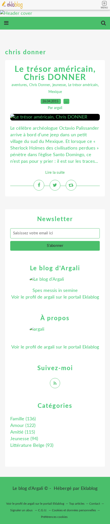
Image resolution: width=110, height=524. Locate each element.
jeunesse (59, 85)
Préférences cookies (54, 516)
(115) (22, 432)
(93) (31, 445)
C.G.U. (42, 510)
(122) (23, 425)
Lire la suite (55, 172)
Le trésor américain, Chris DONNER (55, 73)
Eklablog (89, 488)
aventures (19, 85)
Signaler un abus (21, 510)
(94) (24, 439)
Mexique (55, 92)
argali (49, 297)
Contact (94, 503)
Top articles (76, 503)
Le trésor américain (83, 85)
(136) (23, 419)
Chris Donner (39, 85)
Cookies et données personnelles (74, 510)
